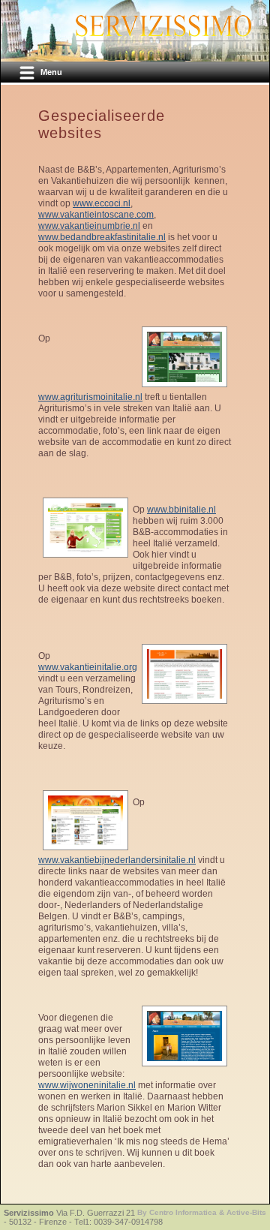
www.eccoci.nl (101, 203)
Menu (51, 72)
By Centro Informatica (178, 1212)
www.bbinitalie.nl (181, 509)
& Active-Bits (242, 1212)
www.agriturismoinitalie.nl (90, 397)
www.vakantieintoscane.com (96, 214)
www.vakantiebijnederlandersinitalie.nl (117, 860)
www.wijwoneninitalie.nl (87, 1085)
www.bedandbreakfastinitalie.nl (102, 237)
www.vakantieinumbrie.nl (89, 226)
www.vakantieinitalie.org (87, 667)
